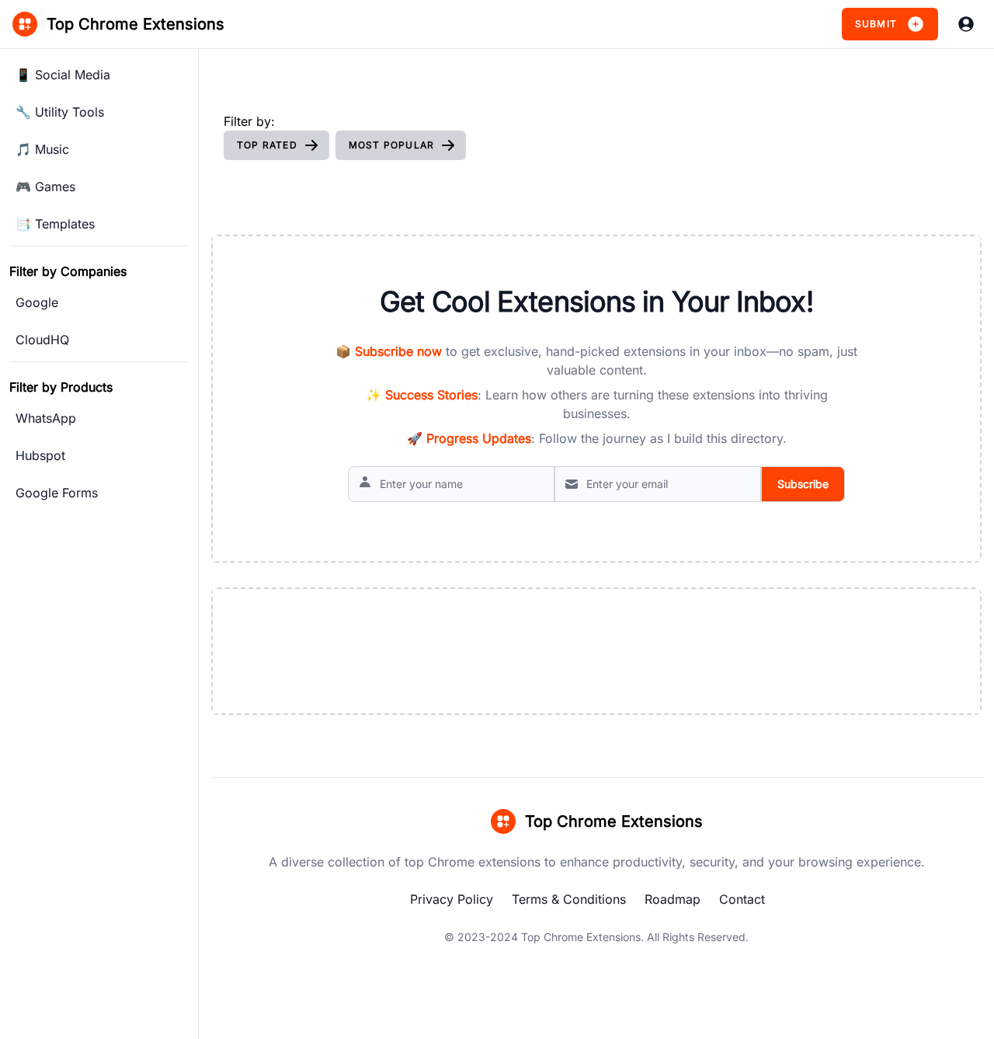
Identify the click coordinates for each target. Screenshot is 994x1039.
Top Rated (267, 145)
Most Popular (391, 145)
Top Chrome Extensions (581, 936)
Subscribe (803, 483)
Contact (742, 899)
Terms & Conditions (569, 899)
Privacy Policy (451, 899)
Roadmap (672, 899)
